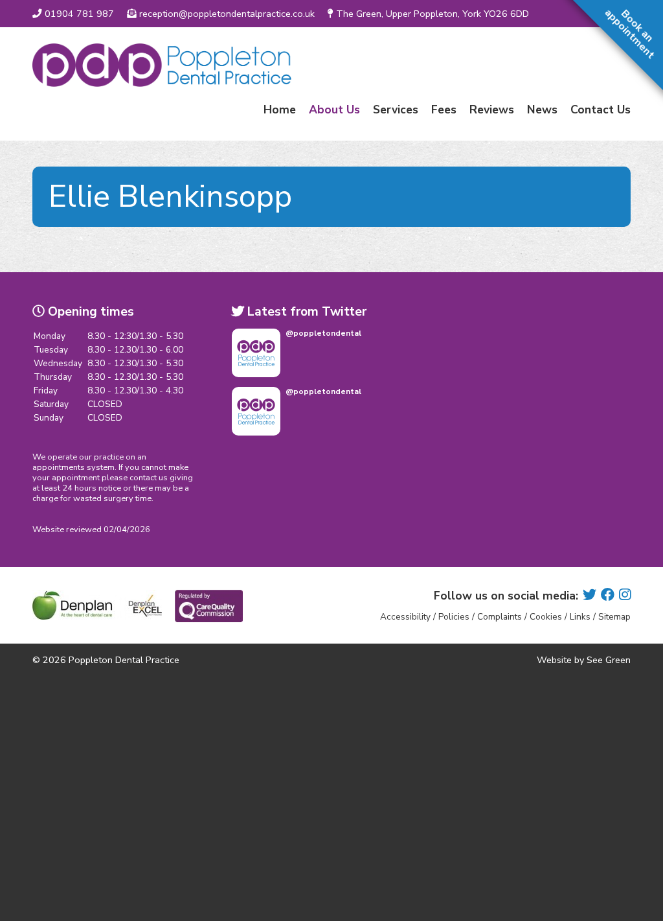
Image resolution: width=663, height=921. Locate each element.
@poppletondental (323, 333)
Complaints (499, 617)
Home (280, 109)
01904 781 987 (79, 13)
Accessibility (405, 617)
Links (580, 617)
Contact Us (600, 109)
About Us (334, 109)
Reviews (491, 109)
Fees (443, 109)
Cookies (546, 617)
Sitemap (614, 617)
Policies (453, 617)
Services (395, 109)
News (542, 109)
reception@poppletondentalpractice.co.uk (227, 13)
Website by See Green (584, 659)
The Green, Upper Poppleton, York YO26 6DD (432, 13)
